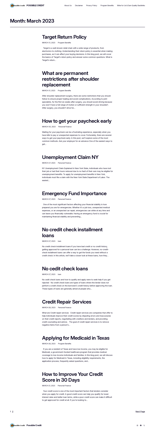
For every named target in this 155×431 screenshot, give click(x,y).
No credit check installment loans (72, 232)
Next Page (140, 411)
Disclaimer (79, 5)
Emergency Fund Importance (74, 193)
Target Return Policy (64, 37)
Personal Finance (64, 127)
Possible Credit (35, 5)
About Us (68, 5)
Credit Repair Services (66, 302)
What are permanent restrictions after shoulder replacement (70, 79)
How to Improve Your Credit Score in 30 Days (72, 377)
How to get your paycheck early (76, 121)
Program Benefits (107, 5)
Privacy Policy (91, 5)
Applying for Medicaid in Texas (75, 338)
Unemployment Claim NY (70, 157)
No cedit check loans (65, 268)
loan (59, 241)
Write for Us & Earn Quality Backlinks (131, 5)
